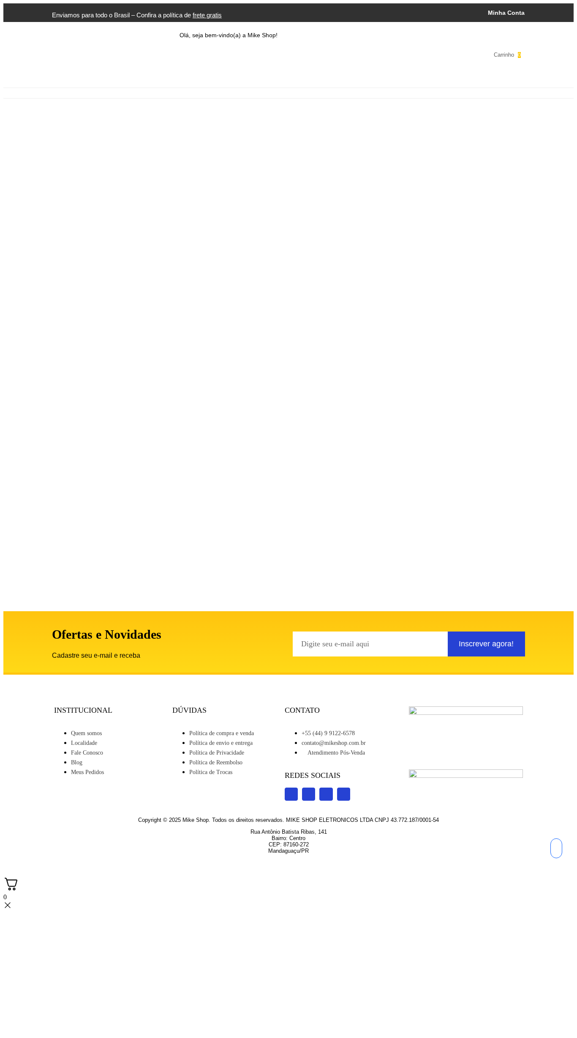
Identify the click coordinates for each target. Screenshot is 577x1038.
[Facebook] (344, 54)
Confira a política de (179, 15)
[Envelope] (399, 54)
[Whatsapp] (381, 54)
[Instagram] (306, 54)
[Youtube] (325, 54)
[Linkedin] (362, 54)
